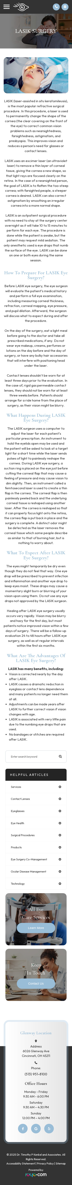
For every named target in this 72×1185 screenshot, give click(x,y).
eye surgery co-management (29, 859)
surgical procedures (23, 835)
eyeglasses (17, 811)
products (16, 847)
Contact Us (36, 983)
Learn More (36, 928)
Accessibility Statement (20, 1163)
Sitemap (61, 1163)
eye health (17, 823)
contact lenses (20, 799)
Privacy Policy (45, 1163)
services (16, 787)
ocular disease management (28, 871)
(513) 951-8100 (36, 1074)
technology (18, 883)
